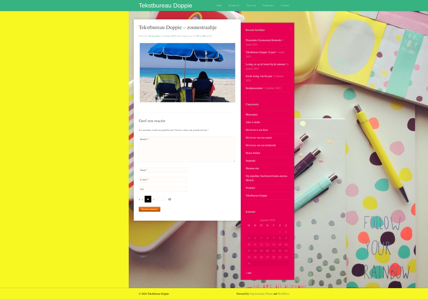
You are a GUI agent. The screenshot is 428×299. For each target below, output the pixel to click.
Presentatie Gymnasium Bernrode (263, 40)
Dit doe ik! (234, 5)
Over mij (250, 5)
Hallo (219, 5)
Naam (143, 170)
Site (142, 189)
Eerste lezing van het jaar (259, 76)
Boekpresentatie (254, 88)
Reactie (144, 139)
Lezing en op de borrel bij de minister (265, 64)
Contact (285, 5)
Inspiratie (250, 160)
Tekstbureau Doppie (165, 5)
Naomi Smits (154, 35)
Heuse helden (253, 153)
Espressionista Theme (261, 293)
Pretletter (250, 187)
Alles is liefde (253, 122)
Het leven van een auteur (259, 137)
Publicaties (268, 5)
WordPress (283, 293)
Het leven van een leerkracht (261, 145)
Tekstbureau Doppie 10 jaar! (261, 52)
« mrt (248, 272)
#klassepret (251, 114)
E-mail (144, 179)
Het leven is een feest (257, 129)
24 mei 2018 (170, 35)
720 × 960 (201, 35)
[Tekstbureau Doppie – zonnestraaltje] (187, 72)
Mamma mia (252, 168)
